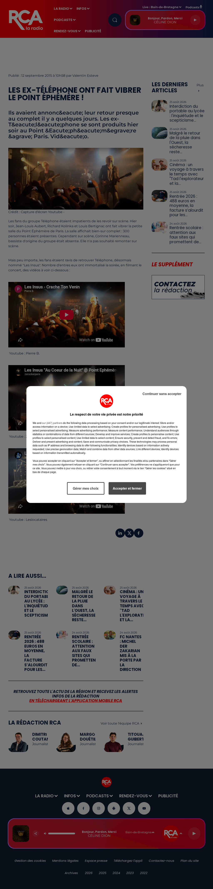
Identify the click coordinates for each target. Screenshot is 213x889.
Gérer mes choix (86, 488)
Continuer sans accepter (161, 393)
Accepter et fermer (127, 488)
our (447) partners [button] (52, 423)
